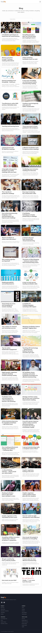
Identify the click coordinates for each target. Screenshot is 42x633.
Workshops (3, 609)
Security (23, 618)
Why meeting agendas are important (8, 260)
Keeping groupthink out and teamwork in (8, 283)
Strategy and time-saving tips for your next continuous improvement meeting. (30, 398)
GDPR (23, 626)
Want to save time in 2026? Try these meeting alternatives (8, 59)
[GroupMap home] (3, 2)
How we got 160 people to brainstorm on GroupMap (30, 537)
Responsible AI (24, 620)
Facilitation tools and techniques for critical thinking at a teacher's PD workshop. (9, 399)
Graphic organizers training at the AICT (28, 470)
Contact (23, 609)
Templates (3, 612)
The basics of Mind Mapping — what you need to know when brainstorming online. (30, 261)
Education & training (4, 610)
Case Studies (24, 612)
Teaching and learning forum (10, 126)
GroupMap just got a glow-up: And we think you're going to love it (29, 36)
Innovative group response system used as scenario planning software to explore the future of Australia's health (30, 424)
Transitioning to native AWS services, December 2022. (10, 104)
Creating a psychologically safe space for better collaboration (30, 105)
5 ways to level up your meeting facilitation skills (29, 283)
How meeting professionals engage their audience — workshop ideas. (10, 448)
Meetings (2, 607)
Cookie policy (24, 625)
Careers (23, 610)
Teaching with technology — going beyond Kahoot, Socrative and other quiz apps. (30, 350)
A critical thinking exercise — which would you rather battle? (9, 471)
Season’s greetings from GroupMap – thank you (9, 81)
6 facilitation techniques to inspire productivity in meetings (29, 215)
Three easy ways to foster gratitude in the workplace (30, 127)
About (23, 607)
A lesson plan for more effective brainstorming (29, 559)
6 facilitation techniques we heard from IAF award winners (11, 35)
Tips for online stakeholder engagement (9, 348)
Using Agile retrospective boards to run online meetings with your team (9, 170)
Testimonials (24, 614)
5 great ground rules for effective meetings (8, 148)
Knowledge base (4, 618)
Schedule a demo (4, 623)
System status (3, 621)
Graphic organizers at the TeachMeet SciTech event (9, 516)
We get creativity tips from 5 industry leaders (8, 559)
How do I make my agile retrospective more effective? (31, 516)
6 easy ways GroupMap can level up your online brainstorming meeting (29, 82)
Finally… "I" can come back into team (28, 581)
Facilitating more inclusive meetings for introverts (30, 169)
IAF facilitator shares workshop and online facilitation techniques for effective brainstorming (30, 375)
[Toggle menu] (40, 2)
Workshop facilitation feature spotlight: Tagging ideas (31, 327)
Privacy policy (24, 623)
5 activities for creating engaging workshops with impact (29, 305)
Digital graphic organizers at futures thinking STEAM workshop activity (9, 374)
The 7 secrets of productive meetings (8, 192)
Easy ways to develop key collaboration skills (29, 192)
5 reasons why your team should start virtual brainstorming (28, 239)
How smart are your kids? (9, 580)
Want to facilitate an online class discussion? (9, 238)
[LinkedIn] (2, 602)
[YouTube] (4, 602)
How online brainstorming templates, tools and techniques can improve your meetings (9, 216)
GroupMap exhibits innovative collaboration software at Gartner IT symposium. (10, 538)
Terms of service (25, 621)
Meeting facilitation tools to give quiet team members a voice (8, 494)
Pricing (2, 614)
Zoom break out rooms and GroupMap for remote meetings (8, 305)
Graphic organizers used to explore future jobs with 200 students (29, 494)
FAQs (2, 620)
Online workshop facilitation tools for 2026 (29, 58)
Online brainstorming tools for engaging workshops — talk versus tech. (10, 422)
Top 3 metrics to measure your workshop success (9, 327)
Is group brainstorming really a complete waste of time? (30, 447)
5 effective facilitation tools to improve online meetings (30, 148)
